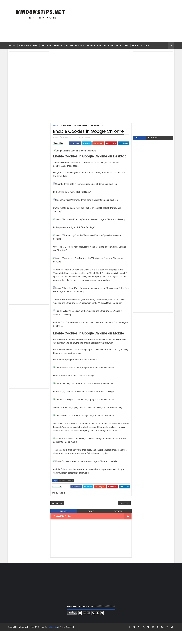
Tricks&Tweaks (66, 125)
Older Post (124, 503)
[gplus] (139, 627)
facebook (118, 511)
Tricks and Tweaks (51, 45)
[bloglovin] (148, 627)
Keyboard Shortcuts (116, 45)
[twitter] (134, 627)
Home (12, 45)
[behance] (162, 627)
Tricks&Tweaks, (84, 137)
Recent (140, 137)
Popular (153, 137)
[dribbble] (153, 627)
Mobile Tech (94, 45)
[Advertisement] (97, 21)
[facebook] (130, 627)
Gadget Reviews (75, 45)
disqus (91, 511)
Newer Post (57, 503)
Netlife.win (52, 627)
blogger (64, 511)
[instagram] (167, 627)
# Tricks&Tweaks (66, 480)
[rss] (158, 627)
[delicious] (172, 627)
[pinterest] (144, 627)
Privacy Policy (140, 45)
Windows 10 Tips (28, 45)
